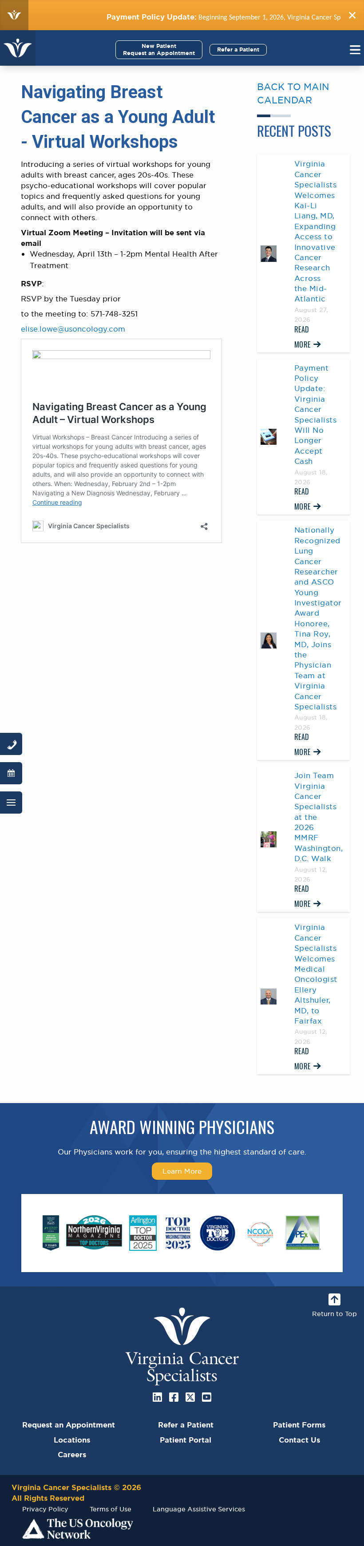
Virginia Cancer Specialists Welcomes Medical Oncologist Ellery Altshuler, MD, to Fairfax (315, 974)
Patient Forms (299, 1425)
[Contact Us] (11, 744)
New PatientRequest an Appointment (159, 49)
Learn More (182, 1170)
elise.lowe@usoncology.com (73, 329)
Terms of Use (110, 1509)
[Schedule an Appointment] (11, 773)
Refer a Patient (238, 49)
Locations (72, 1440)
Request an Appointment (68, 1425)
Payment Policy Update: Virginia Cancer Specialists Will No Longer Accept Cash (315, 415)
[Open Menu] (11, 802)
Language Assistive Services (199, 1509)
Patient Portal (185, 1440)
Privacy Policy (45, 1509)
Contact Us (299, 1440)
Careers (72, 1454)
